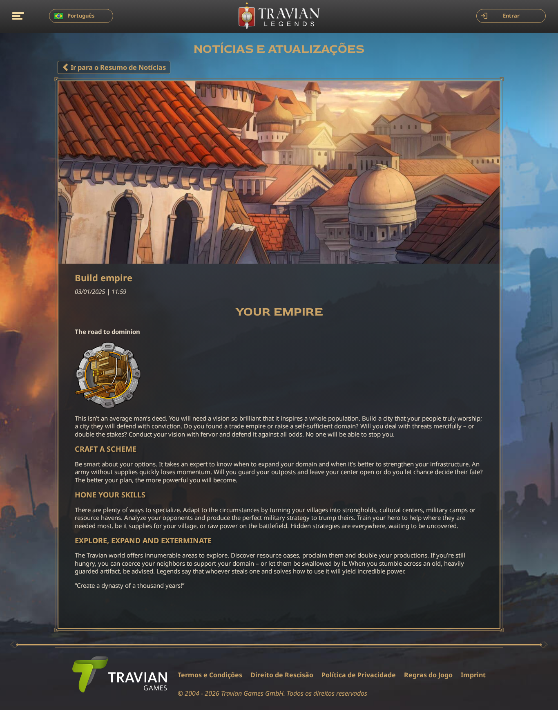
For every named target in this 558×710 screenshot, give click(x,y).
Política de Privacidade (358, 675)
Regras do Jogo (428, 675)
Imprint (473, 675)
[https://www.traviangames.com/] (119, 674)
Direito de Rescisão (281, 675)
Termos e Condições (210, 675)
